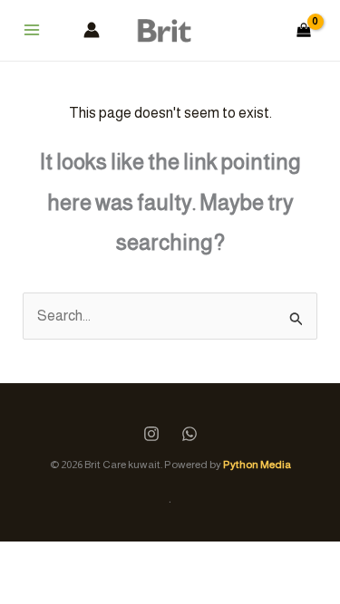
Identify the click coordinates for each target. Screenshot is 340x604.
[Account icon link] (91, 30)
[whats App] (189, 434)
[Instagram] (151, 434)
